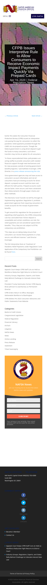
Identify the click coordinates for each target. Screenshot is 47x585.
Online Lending (10, 339)
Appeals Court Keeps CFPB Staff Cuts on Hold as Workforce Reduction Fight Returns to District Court (23, 548)
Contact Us (10, 535)
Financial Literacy (11, 322)
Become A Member (13, 532)
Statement (8, 346)
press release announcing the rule (27, 171)
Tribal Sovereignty (11, 349)
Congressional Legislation (14, 315)
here (13, 252)
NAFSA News (9, 332)
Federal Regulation (25, 81)
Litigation (8, 329)
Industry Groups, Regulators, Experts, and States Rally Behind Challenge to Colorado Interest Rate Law (22, 278)
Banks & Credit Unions (13, 312)
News (30, 82)
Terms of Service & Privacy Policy (22, 574)
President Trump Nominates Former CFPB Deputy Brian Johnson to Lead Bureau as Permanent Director (23, 286)
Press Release (10, 342)
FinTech (7, 326)
